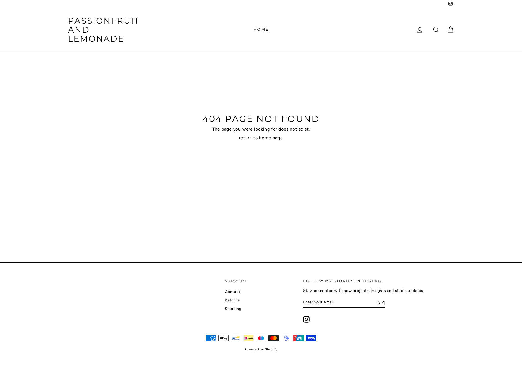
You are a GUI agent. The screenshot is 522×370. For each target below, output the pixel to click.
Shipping (233, 308)
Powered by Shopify (261, 349)
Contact (232, 291)
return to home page (261, 137)
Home (261, 29)
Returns (232, 300)
